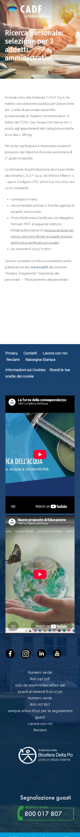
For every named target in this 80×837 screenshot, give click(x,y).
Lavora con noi (55, 353)
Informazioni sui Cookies (25, 370)
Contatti (30, 353)
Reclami (13, 359)
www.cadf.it (39, 267)
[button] (74, 11)
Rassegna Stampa (40, 359)
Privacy (11, 353)
